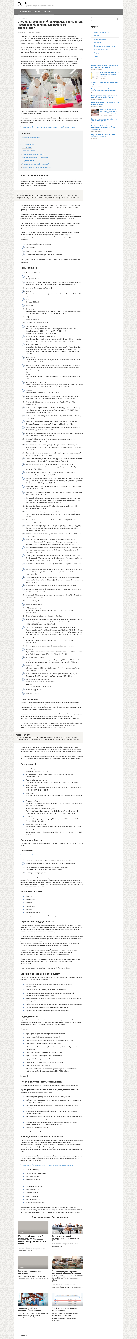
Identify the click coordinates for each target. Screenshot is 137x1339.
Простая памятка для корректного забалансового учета (103, 135)
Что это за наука (28, 144)
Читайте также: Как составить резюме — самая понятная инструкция (45, 855)
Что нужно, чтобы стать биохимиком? (35, 164)
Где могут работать (29, 151)
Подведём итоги (28, 161)
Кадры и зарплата (100, 39)
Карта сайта (48, 12)
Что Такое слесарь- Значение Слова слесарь (65, 1309)
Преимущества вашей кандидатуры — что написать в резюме (65, 1238)
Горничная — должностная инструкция (29, 1272)
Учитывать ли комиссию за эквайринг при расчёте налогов (109, 74)
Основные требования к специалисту (35, 157)
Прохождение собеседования (104, 46)
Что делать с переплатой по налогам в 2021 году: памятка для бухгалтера (104, 90)
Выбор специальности (101, 32)
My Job (22, 3)
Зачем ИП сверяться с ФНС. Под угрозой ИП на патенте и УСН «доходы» (108, 111)
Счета (96, 56)
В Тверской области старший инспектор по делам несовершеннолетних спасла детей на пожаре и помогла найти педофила (32, 1240)
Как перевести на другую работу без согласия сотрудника (104, 120)
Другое (96, 36)
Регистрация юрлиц (101, 49)
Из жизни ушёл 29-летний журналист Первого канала (29, 1309)
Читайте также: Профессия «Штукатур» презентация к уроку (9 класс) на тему (48, 127)
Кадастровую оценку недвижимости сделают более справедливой (104, 96)
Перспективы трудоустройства (33, 154)
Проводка (97, 43)
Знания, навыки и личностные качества (37, 167)
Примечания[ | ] (27, 141)
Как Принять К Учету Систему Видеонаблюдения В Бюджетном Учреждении (103, 127)
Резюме (37, 32)
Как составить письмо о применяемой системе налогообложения (104, 66)
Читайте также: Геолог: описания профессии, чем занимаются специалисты (47, 1165)
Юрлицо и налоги (100, 60)
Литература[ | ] (27, 147)
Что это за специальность (31, 138)
